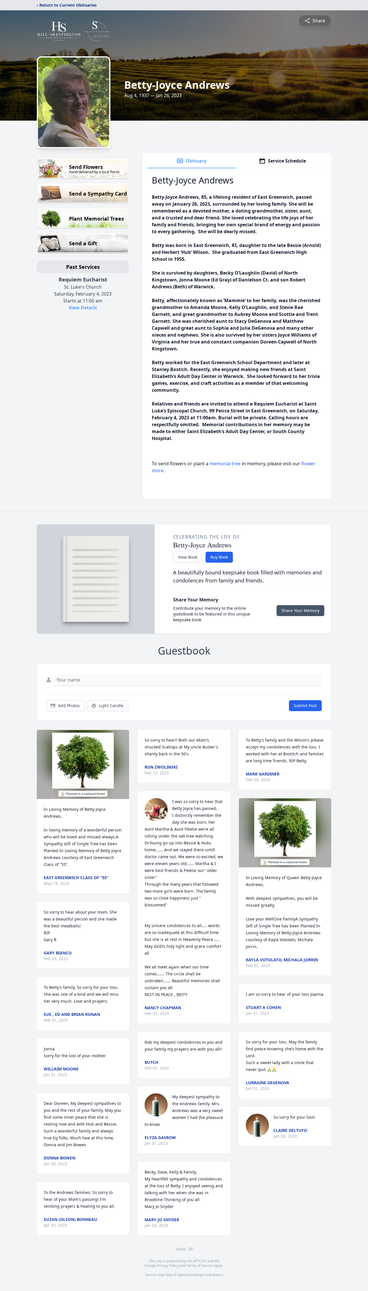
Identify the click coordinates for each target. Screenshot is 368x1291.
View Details (83, 307)
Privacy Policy (168, 1265)
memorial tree (225, 463)
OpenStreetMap (190, 1274)
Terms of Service (199, 1265)
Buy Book (219, 557)
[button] (83, 764)
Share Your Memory (300, 610)
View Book (187, 557)
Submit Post (305, 705)
